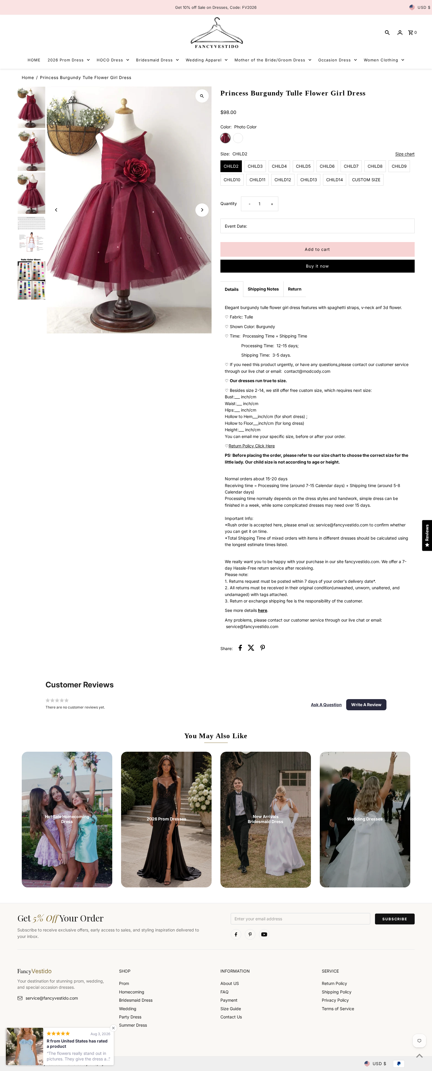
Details (232, 289)
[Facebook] (236, 934)
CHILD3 (255, 166)
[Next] (202, 209)
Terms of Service (338, 1008)
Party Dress (130, 1016)
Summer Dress (133, 1025)
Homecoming (131, 991)
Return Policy (334, 983)
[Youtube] (264, 934)
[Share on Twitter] (251, 648)
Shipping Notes (263, 288)
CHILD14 (334, 179)
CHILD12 (282, 179)
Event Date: (236, 226)
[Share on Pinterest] (262, 648)
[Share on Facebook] (240, 648)
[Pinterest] (250, 934)
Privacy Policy (335, 1000)
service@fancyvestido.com (52, 998)
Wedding (127, 1008)
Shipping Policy (336, 991)
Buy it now (317, 265)
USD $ (424, 7)
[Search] (387, 32)
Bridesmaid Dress (136, 1000)
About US (229, 983)
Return (295, 288)
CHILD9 (399, 166)
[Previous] (56, 209)
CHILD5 (303, 166)
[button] (326, 704)
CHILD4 (279, 166)
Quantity (228, 203)
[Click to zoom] (202, 96)
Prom (124, 983)
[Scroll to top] (419, 1055)
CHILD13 (308, 179)
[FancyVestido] (216, 32)
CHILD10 (232, 179)
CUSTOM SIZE (366, 179)
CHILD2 (231, 166)
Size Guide (230, 1008)
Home (28, 77)
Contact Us (231, 1016)
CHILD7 (351, 166)
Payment (228, 1000)
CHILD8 (375, 166)
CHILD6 (327, 166)
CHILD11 (257, 179)
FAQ (224, 991)
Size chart (405, 154)
